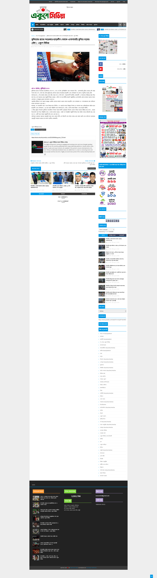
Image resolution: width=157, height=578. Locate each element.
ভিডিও (101, 447)
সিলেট (101, 413)
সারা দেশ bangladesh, (57, 46)
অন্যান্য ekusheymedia (106, 402)
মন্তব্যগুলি (121, 235)
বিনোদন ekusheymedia (106, 359)
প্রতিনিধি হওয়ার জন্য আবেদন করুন (61, 1)
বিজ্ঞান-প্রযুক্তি (103, 461)
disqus (63, 194)
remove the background (101, 1)
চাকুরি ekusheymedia (106, 450)
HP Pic (112, 1)
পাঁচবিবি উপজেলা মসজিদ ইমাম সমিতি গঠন (48, 536)
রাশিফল (77, 24)
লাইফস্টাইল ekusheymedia (107, 407)
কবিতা (101, 410)
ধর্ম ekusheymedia (105, 421)
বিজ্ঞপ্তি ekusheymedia (106, 367)
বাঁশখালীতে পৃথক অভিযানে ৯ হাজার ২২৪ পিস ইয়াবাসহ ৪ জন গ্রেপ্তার (101, 29)
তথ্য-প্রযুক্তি (50, 24)
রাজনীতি (56, 24)
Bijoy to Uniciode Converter (85, 1)
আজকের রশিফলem (104, 382)
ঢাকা (101, 353)
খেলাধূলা (72, 24)
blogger (41, 194)
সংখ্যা (124, 1)
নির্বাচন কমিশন (103, 384)
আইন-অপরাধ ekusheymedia (108, 370)
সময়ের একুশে (103, 379)
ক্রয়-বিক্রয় (103, 473)
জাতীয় (37, 24)
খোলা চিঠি (102, 456)
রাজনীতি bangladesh (106, 339)
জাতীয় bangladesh (105, 350)
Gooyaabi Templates (91, 567)
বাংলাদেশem (103, 345)
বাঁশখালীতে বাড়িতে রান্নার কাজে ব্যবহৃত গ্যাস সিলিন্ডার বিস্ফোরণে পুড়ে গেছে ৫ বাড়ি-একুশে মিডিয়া (49, 551)
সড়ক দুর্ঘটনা (103, 376)
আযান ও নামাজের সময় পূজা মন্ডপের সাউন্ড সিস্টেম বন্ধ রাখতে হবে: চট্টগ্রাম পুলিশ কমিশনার (49, 498)
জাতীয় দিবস (102, 419)
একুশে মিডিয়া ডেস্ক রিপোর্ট (106, 436)
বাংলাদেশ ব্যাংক (103, 475)
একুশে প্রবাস (103, 416)
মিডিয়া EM (102, 373)
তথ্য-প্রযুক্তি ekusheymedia (108, 424)
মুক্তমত (95, 24)
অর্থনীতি (67, 24)
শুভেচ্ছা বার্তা (102, 433)
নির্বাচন (101, 396)
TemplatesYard (74, 567)
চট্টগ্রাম (53, 29)
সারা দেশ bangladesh (40, 35)
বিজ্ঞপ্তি (82, 24)
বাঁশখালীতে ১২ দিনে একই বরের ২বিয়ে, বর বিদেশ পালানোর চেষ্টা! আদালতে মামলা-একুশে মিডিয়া (49, 557)
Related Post (36, 168)
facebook (72, 1)
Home (50, 1)
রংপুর (101, 356)
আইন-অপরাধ (89, 24)
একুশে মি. (118, 1)
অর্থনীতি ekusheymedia (106, 393)
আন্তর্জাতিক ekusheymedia (107, 347)
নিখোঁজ (101, 458)
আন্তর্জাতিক (42, 24)
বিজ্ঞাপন (101, 467)
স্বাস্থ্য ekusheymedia (106, 427)
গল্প (101, 441)
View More (92, 168)
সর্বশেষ (103, 235)
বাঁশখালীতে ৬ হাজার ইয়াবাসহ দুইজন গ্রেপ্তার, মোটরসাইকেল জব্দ (66, 29)
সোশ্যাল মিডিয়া (103, 430)
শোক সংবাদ (102, 399)
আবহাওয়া (102, 453)
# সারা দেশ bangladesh (40, 129)
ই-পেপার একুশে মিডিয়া (105, 342)
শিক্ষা (101, 390)
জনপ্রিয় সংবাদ (112, 235)
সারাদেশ (62, 24)
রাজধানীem (103, 387)
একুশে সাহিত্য (103, 444)
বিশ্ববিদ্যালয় (103, 404)
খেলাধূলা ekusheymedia (106, 362)
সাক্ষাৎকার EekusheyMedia (107, 470)
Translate (110, 231)
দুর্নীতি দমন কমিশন (104, 464)
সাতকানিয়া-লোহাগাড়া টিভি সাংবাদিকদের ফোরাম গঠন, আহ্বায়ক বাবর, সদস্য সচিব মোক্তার (84, 186)
